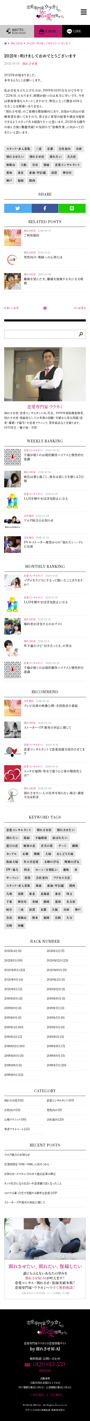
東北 (32, 894)
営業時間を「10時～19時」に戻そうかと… (28, 1164)
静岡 (47, 902)
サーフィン (12, 878)
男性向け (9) (54, 1110)
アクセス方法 (61, 878)
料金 (27, 870)
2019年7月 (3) (55, 1008)
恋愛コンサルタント (67, 165)
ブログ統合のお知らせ (17, 1155)
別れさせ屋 (30, 64)
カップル (11, 854)
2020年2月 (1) (56, 980)
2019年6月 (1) (12, 1018)
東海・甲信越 (37, 173)
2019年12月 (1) (56, 989)
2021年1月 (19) (13, 961)
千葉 (9, 902)
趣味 (66, 870)
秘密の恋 (29, 846)
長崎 (58, 918)
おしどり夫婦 (65, 854)
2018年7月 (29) (56, 1065)
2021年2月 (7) (55, 951)
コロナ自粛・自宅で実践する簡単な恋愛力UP (30, 1193)
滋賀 (54, 173)
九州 (9, 894)
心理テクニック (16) (15, 1120)
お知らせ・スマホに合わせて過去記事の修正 (30, 1174)
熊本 (35, 918)
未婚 (25, 854)
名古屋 (71, 157)
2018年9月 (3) (56, 1056)
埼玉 (69, 894)
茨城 (35, 902)
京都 (50, 149)
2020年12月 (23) (57, 961)
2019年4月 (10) (13, 1027)
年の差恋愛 (31, 862)
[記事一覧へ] (45, 308)
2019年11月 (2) (13, 999)
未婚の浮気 (51, 862)
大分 (69, 918)
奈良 (35, 165)
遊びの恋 (12, 846)
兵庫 (79, 149)
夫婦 (48, 854)
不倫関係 (41, 838)
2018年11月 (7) (56, 1046)
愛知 (9, 173)
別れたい (56, 157)
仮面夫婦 (12, 862)
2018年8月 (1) (13, 1065)
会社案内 (65, 149)
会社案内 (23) (55, 1120)
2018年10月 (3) (13, 1056)
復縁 (47, 165)
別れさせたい (15, 157)
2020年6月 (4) (13, 980)
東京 (21, 173)
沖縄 (21, 926)
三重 (39, 149)
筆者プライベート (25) (17, 1129)
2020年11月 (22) (14, 970)
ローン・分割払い (46, 870)
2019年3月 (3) (55, 1027)
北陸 (21, 894)
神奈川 (67, 173)
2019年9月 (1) (12, 1008)
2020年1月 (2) (13, 989)
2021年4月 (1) (12, 951)
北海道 (45, 894)
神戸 (9, 181)
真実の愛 (47, 846)
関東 (39, 886)
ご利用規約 (37, 1395)
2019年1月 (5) (55, 1037)
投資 (28, 878)
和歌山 (10, 165)
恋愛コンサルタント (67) (60, 1100)
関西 (32, 181)
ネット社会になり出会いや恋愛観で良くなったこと (33, 1183)
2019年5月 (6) (55, 1018)
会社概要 (56, 1395)
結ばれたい (60, 838)
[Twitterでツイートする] (17, 208)
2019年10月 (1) (56, 999)
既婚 (37, 854)
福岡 (21, 181)
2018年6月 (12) (13, 1075)
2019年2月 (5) (13, 1037)
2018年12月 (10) (14, 1046)
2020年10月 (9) (57, 970)
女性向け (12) (12, 1110)
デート (62, 846)
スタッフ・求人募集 (18, 149)
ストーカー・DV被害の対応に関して (24, 1202)
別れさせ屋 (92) (13, 1100)
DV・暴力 (12, 870)
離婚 (75, 846)
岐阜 (9, 910)
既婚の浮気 (72, 862)
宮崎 (9, 926)
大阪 (24, 165)
